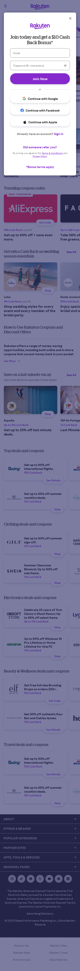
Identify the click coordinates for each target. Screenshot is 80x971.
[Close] (70, 18)
